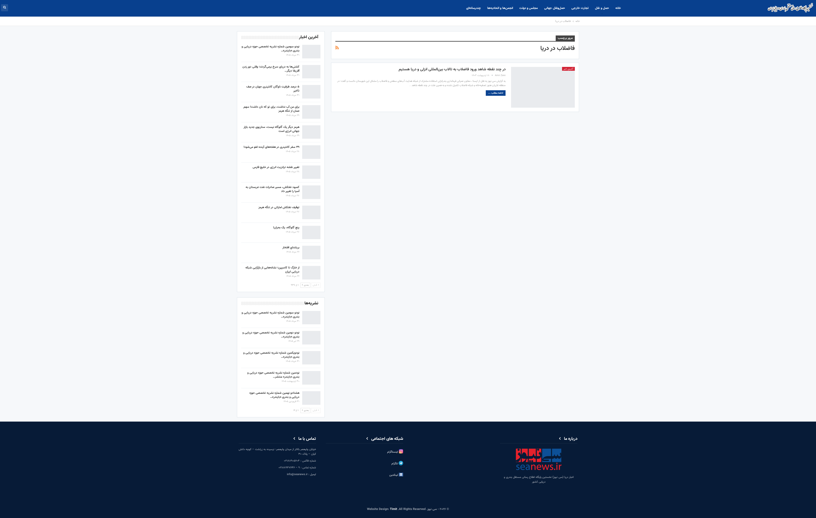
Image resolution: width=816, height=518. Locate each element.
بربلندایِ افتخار (290, 247)
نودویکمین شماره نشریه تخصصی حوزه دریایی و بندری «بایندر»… (271, 355)
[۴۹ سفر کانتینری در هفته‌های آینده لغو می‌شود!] (311, 152)
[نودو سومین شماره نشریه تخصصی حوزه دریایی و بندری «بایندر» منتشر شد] (311, 51)
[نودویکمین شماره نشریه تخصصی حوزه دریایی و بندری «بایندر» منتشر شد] (311, 358)
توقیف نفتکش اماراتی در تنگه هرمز (278, 207)
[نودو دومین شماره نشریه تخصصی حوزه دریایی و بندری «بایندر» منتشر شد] (311, 337)
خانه (618, 8)
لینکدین (394, 475)
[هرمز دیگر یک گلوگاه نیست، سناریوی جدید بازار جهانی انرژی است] (311, 132)
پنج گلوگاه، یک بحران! (286, 227)
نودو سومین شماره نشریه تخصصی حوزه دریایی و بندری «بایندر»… (270, 48)
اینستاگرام (393, 452)
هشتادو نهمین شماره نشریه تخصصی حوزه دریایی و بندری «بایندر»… (274, 395)
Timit (393, 509)
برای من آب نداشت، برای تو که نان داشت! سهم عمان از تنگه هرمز (271, 109)
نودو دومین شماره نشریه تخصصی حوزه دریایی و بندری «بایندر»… (270, 334)
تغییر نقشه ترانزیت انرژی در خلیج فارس (276, 167)
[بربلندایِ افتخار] (311, 252)
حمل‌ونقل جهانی (554, 8)
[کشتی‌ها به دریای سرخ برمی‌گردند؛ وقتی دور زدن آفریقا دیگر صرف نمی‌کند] (311, 72)
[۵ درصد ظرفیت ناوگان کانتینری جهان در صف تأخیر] (311, 92)
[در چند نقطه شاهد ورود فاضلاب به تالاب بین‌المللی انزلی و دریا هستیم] (543, 87)
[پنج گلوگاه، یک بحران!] (311, 232)
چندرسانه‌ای (473, 8)
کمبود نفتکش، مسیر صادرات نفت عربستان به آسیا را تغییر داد (272, 189)
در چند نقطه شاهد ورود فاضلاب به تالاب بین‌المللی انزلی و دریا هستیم (452, 69)
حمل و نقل (602, 8)
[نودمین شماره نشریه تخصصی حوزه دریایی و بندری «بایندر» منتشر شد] (311, 378)
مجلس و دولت (528, 8)
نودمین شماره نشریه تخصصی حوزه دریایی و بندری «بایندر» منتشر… (273, 375)
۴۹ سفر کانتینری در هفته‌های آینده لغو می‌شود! (271, 147)
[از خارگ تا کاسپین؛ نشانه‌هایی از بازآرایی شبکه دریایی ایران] (311, 272)
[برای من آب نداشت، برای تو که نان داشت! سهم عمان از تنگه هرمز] (311, 112)
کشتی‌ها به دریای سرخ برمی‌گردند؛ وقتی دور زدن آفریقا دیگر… (270, 69)
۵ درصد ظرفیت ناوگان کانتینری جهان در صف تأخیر (272, 89)
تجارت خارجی (580, 8)
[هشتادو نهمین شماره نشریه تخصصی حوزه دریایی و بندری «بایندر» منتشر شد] (311, 398)
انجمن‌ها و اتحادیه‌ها (500, 8)
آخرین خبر (568, 69)
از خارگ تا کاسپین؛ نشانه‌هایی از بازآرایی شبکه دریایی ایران (272, 269)
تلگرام (395, 464)
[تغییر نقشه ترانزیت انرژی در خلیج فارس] (311, 172)
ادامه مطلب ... (495, 93)
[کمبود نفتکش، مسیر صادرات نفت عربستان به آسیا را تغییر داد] (311, 192)
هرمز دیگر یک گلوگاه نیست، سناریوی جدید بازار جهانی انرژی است (271, 129)
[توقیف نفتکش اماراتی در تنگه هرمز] (311, 212)
